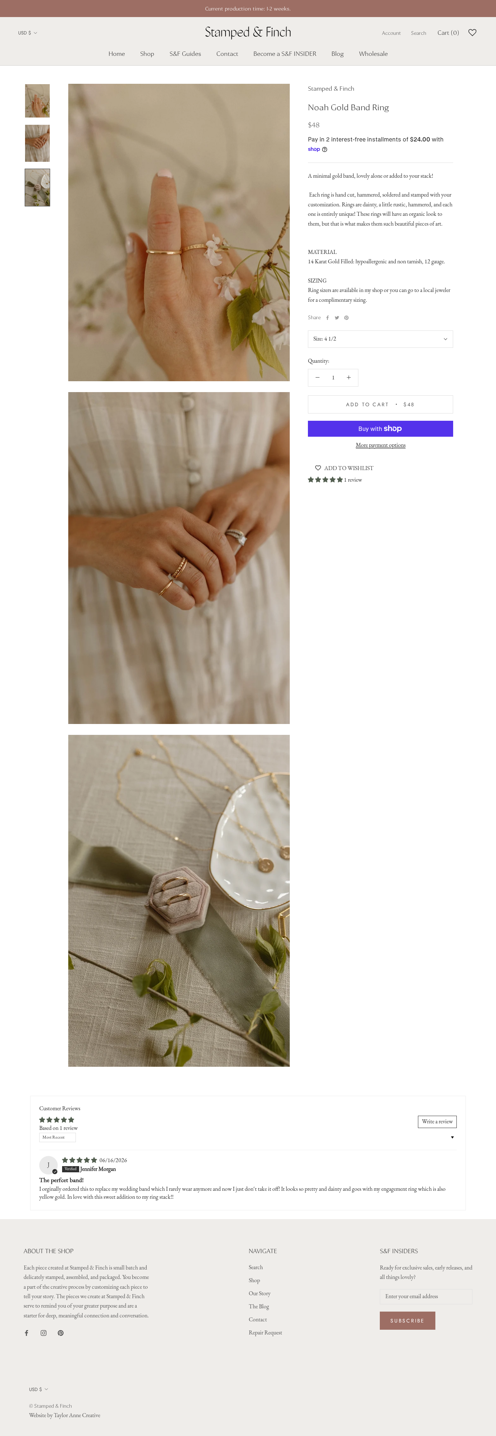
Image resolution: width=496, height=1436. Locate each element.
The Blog (259, 1307)
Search (418, 33)
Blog (338, 53)
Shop (147, 53)
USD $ (24, 32)
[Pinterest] (346, 318)
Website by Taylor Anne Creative (64, 1416)
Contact (227, 53)
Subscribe (407, 1320)
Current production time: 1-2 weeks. (248, 8)
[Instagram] (43, 1332)
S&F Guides (185, 53)
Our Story (260, 1294)
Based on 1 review (58, 1128)
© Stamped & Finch (50, 1406)
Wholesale (373, 53)
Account (391, 33)
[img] (80, 1161)
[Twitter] (337, 318)
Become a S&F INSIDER (284, 53)
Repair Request (265, 1333)
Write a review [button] (437, 1122)
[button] (326, 480)
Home (117, 53)
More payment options (381, 445)
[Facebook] (327, 318)
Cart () (448, 32)
